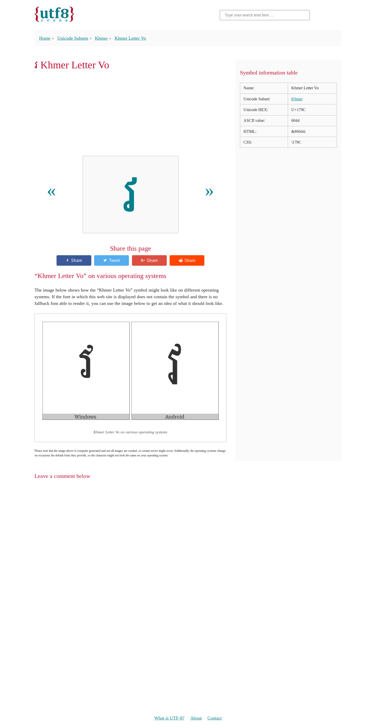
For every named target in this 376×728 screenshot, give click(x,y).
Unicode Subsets (72, 38)
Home (44, 38)
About (196, 718)
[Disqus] (188, 550)
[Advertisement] (130, 113)
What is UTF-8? (169, 718)
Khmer (101, 38)
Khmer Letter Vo (130, 38)
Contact (214, 718)
